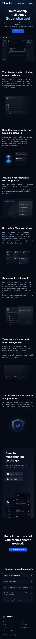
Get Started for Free (18, 549)
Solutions (21, 3)
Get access (18, 31)
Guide (31, 3)
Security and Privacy (8, 630)
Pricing (5, 627)
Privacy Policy (24, 624)
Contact (5, 624)
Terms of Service (24, 627)
